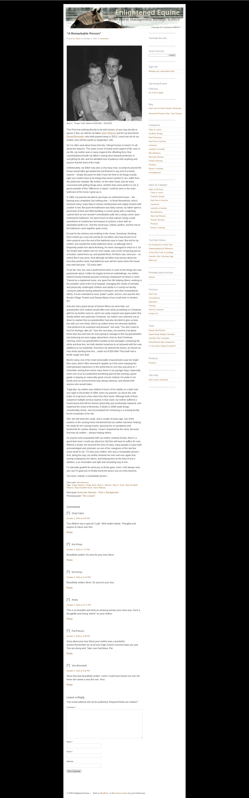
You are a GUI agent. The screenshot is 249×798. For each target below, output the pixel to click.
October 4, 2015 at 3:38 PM (78, 636)
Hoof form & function (157, 141)
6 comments (103, 39)
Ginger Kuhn (91, 485)
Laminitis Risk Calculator (159, 338)
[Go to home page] (124, 18)
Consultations (154, 298)
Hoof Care (153, 294)
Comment (71, 707)
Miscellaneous (83, 482)
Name (70, 742)
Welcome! (153, 260)
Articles (152, 277)
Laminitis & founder (157, 149)
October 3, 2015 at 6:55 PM (78, 518)
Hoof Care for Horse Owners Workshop (165, 108)
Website (70, 761)
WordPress (104, 793)
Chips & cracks (155, 130)
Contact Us (153, 313)
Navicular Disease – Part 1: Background (97, 492)
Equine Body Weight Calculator (162, 334)
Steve (78, 39)
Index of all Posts (156, 189)
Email (70, 752)
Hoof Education (155, 137)
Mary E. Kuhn (118, 485)
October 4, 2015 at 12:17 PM (79, 605)
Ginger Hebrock (78, 485)
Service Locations (156, 310)
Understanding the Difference (161, 248)
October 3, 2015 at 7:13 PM (78, 549)
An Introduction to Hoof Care (160, 245)
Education (153, 302)
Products (152, 165)
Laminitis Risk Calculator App (161, 256)
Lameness (153, 145)
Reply (70, 532)
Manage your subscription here (161, 71)
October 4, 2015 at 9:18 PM (78, 671)
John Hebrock (109, 133)
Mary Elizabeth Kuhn (83, 488)
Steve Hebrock (99, 488)
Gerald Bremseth (75, 136)
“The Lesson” (88, 496)
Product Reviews (156, 161)
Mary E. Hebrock (104, 485)
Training (152, 306)
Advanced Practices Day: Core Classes (165, 113)
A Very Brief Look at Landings (161, 252)
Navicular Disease (156, 157)
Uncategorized (155, 172)
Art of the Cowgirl (156, 93)
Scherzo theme (121, 793)
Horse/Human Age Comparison (161, 342)
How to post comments (158, 380)
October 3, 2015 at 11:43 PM (79, 577)
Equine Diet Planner (157, 330)
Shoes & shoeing (156, 169)
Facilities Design (156, 133)
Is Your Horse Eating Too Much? (162, 346)
